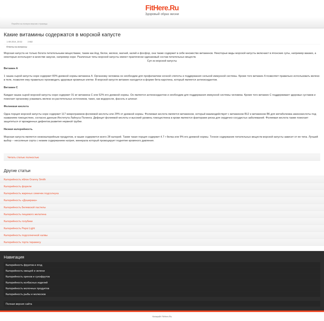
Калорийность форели (18, 186)
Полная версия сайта (19, 303)
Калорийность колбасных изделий (27, 282)
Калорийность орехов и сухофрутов (28, 276)
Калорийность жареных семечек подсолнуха (31, 193)
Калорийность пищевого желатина (25, 214)
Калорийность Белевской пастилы (25, 207)
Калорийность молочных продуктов (27, 288)
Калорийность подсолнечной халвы (26, 235)
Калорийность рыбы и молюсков (26, 294)
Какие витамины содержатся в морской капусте (62, 34)
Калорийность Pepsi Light (19, 228)
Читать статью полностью (23, 157)
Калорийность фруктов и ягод (24, 264)
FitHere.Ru (167, 316)
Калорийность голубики (18, 221)
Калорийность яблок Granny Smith (25, 179)
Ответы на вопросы (16, 47)
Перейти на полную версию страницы (29, 24)
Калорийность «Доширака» (20, 200)
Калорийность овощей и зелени (25, 270)
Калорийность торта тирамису (22, 242)
